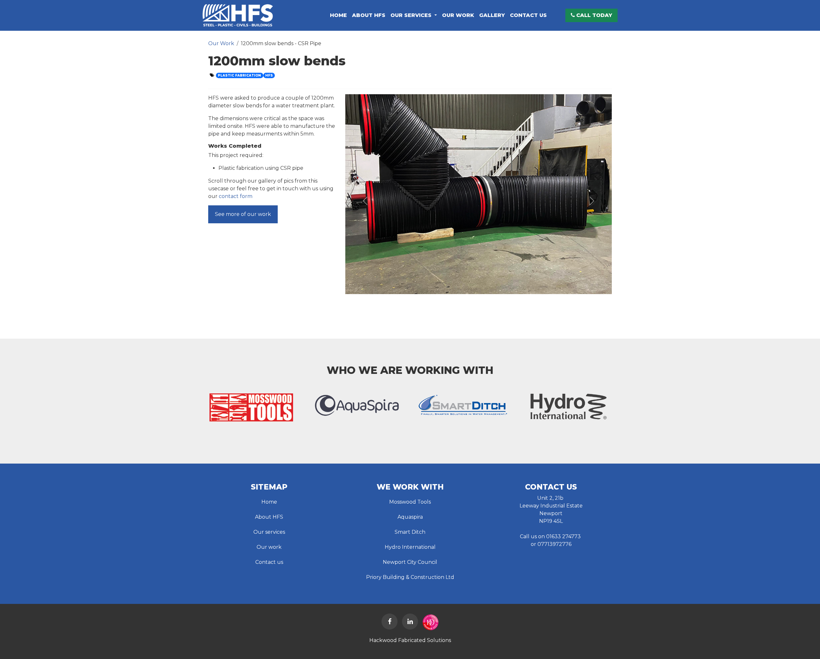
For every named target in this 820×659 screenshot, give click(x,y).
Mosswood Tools (410, 502)
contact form (235, 196)
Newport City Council (410, 562)
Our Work (221, 43)
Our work (269, 547)
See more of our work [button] (243, 214)
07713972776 (554, 544)
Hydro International (410, 547)
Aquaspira (410, 517)
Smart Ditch (410, 532)
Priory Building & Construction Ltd (410, 577)
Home (269, 502)
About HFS (269, 517)
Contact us (269, 562)
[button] (591, 15)
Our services (269, 532)
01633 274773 (563, 536)
